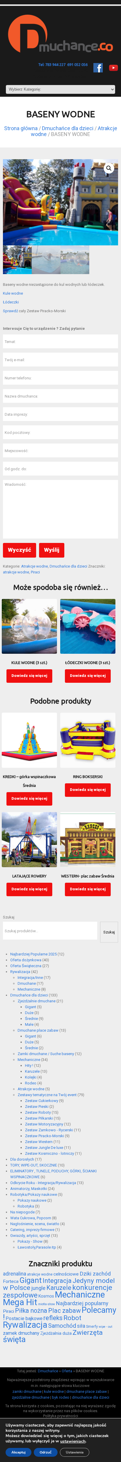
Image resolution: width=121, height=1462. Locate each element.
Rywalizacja (25, 1325)
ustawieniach (72, 1441)
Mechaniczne (80, 1295)
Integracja (57, 1280)
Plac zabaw (64, 1310)
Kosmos (46, 1296)
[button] (109, 168)
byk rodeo (60, 1397)
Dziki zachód (95, 1274)
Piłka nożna (31, 1310)
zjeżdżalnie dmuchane (30, 1397)
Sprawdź (10, 311)
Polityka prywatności (60, 1416)
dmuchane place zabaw (86, 1391)
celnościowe (66, 1274)
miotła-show (46, 1304)
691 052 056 (77, 64)
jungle (38, 1288)
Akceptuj (18, 1452)
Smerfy (92, 1326)
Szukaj (8, 917)
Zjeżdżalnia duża (56, 1333)
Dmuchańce (48, 1371)
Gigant (30, 1280)
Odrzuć (46, 1452)
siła (81, 1326)
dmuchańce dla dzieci (90, 1397)
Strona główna (21, 128)
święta (14, 1339)
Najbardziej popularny (82, 1303)
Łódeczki (11, 302)
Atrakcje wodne (34, 566)
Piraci (35, 572)
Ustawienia (74, 1452)
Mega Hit (20, 1302)
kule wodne (54, 1391)
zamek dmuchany (21, 1333)
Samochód (62, 1325)
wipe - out (105, 1327)
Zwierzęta (88, 1333)
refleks (53, 1318)
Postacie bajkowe (24, 1318)
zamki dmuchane (26, 1391)
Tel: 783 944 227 (51, 64)
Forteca (11, 1281)
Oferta (67, 1371)
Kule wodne (13, 293)
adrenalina (14, 1274)
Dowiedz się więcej (29, 675)
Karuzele (58, 1287)
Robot (72, 1318)
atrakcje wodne (16, 572)
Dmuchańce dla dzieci (67, 128)
